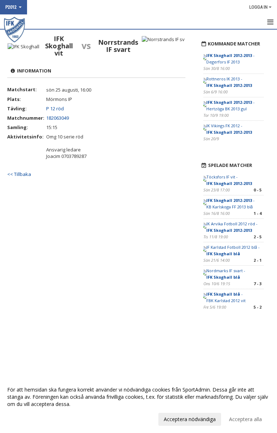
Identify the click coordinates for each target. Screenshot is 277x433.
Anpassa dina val (26, 418)
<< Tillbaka (19, 174)
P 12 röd (55, 108)
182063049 (57, 118)
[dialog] (138, 404)
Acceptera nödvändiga (190, 419)
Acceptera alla (245, 419)
